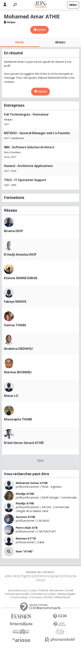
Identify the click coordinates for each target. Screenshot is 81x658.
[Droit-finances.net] (59, 624)
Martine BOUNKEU (18, 372)
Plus (40, 460)
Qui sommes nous (17, 590)
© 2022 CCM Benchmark (57, 597)
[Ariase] (21, 640)
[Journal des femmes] (21, 616)
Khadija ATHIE (25, 494)
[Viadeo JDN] (59, 631)
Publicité (43, 590)
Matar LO (11, 396)
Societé (69, 590)
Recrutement (57, 590)
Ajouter (41, 29)
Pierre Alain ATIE (27, 527)
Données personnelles (17, 594)
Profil (19, 42)
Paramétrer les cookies (44, 594)
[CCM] (59, 616)
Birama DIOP (13, 231)
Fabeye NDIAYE (15, 301)
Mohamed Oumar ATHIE (32, 483)
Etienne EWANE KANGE (20, 278)
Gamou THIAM (15, 325)
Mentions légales (66, 594)
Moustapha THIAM (18, 419)
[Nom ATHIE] (9, 551)
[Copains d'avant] (21, 631)
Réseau (60, 42)
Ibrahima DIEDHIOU (18, 348)
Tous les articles (19, 597)
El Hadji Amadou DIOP (20, 254)
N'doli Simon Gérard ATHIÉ (24, 443)
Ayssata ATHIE (25, 517)
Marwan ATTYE (26, 538)
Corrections (36, 597)
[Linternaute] (21, 624)
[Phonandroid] (59, 639)
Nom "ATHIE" (24, 551)
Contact (33, 590)
